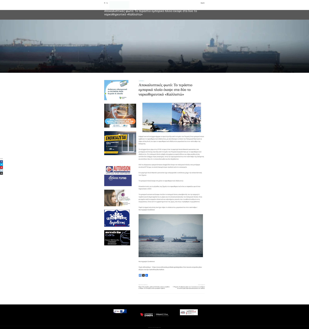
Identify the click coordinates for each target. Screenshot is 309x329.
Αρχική (202, 3)
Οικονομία (141, 80)
